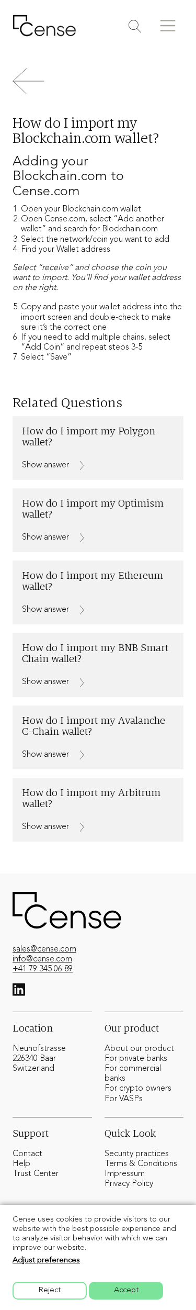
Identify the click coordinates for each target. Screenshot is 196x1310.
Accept (126, 1290)
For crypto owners (138, 1088)
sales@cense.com (44, 949)
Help (21, 1164)
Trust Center (36, 1174)
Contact (27, 1154)
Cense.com (64, 219)
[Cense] (44, 25)
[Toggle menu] (167, 25)
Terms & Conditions (141, 1164)
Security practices (137, 1154)
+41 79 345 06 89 (43, 969)
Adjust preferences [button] (46, 1260)
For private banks (136, 1059)
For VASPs (124, 1099)
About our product (139, 1049)
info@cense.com (42, 959)
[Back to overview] (98, 81)
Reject (50, 1290)
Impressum (125, 1174)
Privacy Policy (129, 1184)
